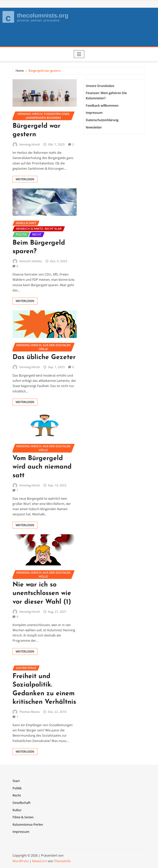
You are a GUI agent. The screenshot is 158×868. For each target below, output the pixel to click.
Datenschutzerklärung (102, 120)
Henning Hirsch (29, 144)
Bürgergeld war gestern (45, 70)
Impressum (94, 113)
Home (20, 70)
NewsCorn (39, 861)
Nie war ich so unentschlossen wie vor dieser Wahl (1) (42, 593)
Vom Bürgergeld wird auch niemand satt (42, 467)
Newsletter (94, 127)
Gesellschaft (21, 803)
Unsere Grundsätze (100, 86)
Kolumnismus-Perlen (28, 824)
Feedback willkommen (102, 105)
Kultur (17, 810)
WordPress (21, 861)
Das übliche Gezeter (44, 357)
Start (16, 781)
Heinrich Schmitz (30, 261)
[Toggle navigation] (79, 54)
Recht (17, 795)
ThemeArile (62, 861)
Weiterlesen (25, 179)
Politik (17, 788)
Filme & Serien (23, 817)
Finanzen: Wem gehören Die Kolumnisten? (106, 95)
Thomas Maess (29, 712)
